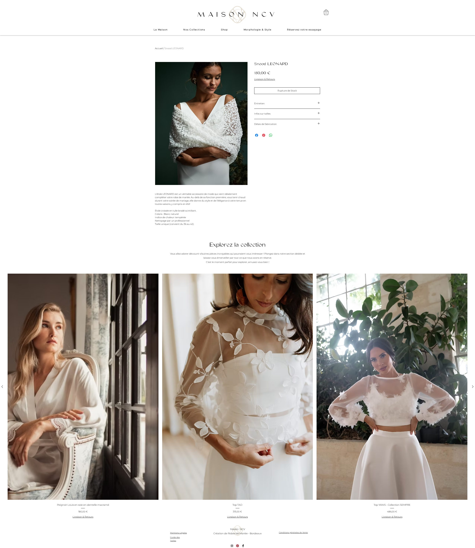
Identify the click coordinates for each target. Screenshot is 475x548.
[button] (326, 12)
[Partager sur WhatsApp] (270, 135)
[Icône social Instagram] (232, 546)
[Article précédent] (2, 386)
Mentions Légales (178, 533)
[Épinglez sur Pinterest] (263, 135)
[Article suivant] (473, 386)
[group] (237, 396)
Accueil (159, 48)
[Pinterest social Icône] (237, 546)
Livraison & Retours (264, 79)
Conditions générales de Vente (293, 532)
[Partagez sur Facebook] (256, 135)
